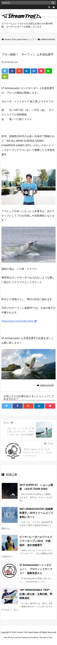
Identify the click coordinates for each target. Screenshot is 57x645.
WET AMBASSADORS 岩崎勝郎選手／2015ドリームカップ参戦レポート (36, 513)
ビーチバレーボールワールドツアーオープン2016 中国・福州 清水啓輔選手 (36, 541)
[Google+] (19, 70)
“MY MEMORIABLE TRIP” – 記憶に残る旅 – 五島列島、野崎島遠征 (35, 594)
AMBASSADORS (48, 39)
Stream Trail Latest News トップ (19, 39)
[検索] (53, 3)
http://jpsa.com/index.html (17, 321)
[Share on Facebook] (12, 70)
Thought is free (46, 637)
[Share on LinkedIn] (26, 70)
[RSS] (49, 7)
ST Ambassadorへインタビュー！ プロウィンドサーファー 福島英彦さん (35, 569)
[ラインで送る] (48, 70)
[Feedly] (53, 7)
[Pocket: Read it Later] (41, 70)
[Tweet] (5, 70)
